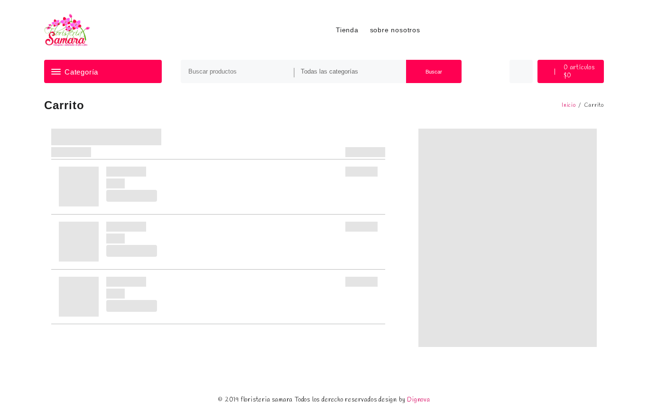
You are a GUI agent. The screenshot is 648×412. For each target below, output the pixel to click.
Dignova (418, 400)
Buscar (434, 72)
